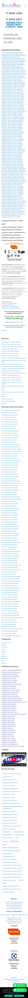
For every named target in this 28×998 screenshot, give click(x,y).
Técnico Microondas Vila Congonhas (10, 588)
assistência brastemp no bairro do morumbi (12, 153)
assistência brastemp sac (19, 205)
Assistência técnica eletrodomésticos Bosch (12, 364)
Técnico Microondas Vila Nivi (8, 501)
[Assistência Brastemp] (14, 252)
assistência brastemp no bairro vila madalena (12, 192)
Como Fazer (4, 647)
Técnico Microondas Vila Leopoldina (10, 535)
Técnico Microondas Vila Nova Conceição (12, 499)
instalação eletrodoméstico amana (11, 886)
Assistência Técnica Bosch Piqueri (10, 353)
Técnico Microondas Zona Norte (9, 419)
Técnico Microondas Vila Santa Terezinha (11, 449)
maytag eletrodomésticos (9, 892)
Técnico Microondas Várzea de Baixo (10, 615)
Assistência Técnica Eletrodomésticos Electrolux (13, 368)
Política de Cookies (19, 995)
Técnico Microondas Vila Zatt (9, 426)
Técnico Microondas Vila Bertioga (10, 597)
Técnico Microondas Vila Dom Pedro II (11, 578)
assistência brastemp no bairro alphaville (11, 89)
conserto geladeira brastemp (9, 859)
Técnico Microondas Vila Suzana (9, 437)
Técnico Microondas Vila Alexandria (10, 613)
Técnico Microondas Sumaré (8, 633)
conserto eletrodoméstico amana (11, 847)
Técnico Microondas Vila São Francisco (11, 446)
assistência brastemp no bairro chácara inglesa (13, 93)
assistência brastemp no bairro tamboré (16, 181)
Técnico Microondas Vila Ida (8, 549)
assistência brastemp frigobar (17, 64)
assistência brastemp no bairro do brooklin (12, 134)
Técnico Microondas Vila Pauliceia (10, 487)
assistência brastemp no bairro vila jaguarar (12, 189)
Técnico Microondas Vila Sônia (9, 440)
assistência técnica (7, 776)
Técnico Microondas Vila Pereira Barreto (11, 483)
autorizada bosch (7, 831)
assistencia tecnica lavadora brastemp (12, 773)
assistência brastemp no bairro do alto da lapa (13, 131)
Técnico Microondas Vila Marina (9, 517)
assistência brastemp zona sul (9, 217)
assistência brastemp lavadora (11, 70)
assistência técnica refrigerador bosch (12, 826)
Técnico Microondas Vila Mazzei (9, 512)
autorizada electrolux (8, 834)
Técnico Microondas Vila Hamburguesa (11, 551)
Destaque (4, 651)
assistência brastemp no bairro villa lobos (16, 202)
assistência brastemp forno (11, 62)
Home (3, 396)
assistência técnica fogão (8, 785)
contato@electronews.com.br (16, 322)
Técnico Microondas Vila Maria (9, 531)
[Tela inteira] (24, 765)
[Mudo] (22, 765)
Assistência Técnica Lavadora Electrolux (11, 380)
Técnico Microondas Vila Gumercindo (10, 556)
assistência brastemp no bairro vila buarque (12, 186)
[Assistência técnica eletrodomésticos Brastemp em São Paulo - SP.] (14, 931)
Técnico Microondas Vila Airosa (9, 599)
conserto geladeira (7, 853)
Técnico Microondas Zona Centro (10, 415)
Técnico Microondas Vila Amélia (9, 608)
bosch (16, 837)
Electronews (14, 977)
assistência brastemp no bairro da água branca (13, 101)
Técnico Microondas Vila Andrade (10, 603)
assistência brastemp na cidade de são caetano (13, 86)
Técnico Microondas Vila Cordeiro (10, 585)
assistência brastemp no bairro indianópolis (12, 161)
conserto (5, 844)
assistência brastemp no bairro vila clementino (13, 187)
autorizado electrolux (8, 837)
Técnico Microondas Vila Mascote (10, 515)
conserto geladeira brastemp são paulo (12, 865)
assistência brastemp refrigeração (10, 203)
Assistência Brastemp (11, 50)
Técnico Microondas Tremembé (9, 622)
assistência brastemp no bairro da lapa (11, 111)
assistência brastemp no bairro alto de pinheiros (13, 90)
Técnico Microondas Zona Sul (9, 417)
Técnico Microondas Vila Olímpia (9, 494)
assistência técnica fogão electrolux (11, 791)
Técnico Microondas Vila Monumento (10, 508)
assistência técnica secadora (9, 828)
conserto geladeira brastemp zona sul (12, 877)
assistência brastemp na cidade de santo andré (13, 83)
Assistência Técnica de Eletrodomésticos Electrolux (14, 358)
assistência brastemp (17, 54)
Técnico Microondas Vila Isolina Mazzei (11, 542)
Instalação (4, 656)
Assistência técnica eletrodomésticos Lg (11, 371)
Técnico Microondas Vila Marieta (9, 522)
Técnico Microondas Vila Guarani (9, 562)
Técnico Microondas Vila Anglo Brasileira (11, 601)
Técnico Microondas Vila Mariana (9, 524)
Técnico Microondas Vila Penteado (10, 485)
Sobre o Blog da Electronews (8, 401)
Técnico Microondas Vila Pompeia (10, 467)
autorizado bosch (19, 834)
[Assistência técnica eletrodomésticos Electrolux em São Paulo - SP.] (14, 957)
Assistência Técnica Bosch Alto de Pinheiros (12, 346)
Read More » (5, 330)
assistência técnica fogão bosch (10, 788)
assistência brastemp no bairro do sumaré (12, 156)
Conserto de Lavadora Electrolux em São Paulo (13, 392)
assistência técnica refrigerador (10, 823)
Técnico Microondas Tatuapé (9, 624)
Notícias (3, 660)
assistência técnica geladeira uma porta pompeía (13, 807)
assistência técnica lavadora (9, 811)
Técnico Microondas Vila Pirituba (9, 474)
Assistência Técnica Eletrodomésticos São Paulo (13, 373)
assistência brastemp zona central (10, 212)
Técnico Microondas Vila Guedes (9, 560)
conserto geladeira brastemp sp (10, 862)
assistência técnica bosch (9, 779)
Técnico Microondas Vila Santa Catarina (11, 451)
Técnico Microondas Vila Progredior (10, 465)
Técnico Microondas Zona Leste (9, 424)
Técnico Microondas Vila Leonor (9, 537)
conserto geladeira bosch (9, 856)
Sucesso (4, 403)
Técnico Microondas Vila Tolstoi (9, 433)
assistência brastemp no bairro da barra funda (13, 102)
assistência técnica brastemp (10, 782)
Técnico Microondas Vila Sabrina (9, 453)
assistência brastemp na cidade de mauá (11, 79)
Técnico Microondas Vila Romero (9, 456)
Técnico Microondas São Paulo (9, 412)
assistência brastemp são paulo (9, 206)
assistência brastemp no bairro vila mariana (12, 195)
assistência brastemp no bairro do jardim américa (13, 149)
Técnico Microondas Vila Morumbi (10, 503)
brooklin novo (15, 841)
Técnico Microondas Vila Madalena (10, 533)
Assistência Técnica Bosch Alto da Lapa (11, 344)
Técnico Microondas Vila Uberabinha (10, 430)
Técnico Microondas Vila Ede (8, 574)
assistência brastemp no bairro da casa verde (13, 105)
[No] (26, 992)
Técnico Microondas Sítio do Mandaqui (11, 635)
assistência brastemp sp (10, 209)
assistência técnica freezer (9, 794)
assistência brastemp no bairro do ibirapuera (12, 140)
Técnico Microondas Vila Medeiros (10, 510)
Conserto (4, 649)
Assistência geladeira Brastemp (9, 303)
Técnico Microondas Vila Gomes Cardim (11, 565)
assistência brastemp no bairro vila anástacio (12, 183)
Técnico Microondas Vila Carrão (9, 592)
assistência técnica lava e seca (10, 817)
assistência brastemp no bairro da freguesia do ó (13, 108)
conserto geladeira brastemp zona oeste (12, 874)
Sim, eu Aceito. (8, 995)
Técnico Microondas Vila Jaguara (9, 540)
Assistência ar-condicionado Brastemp (11, 308)
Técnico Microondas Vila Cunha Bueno (11, 581)
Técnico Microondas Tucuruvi (9, 619)
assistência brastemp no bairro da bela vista (12, 104)
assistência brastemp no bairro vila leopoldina (12, 190)
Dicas (3, 654)
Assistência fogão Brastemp (8, 305)
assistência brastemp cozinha (13, 60)
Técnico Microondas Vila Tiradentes (10, 435)
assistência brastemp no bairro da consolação (13, 106)
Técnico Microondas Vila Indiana (9, 547)
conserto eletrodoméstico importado (11, 850)
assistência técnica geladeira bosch (11, 803)
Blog (3, 390)
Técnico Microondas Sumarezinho (10, 631)
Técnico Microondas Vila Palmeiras (10, 490)
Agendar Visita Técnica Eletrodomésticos (11, 342)
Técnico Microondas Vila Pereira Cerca (11, 481)
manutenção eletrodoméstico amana (11, 889)
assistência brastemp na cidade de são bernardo (13, 84)
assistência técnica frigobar (9, 797)
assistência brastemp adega (8, 55)
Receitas (4, 663)
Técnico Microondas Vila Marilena (10, 519)
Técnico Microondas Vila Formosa (10, 567)
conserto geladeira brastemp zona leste (12, 868)
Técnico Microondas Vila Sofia (9, 442)
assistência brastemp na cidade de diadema (15, 77)
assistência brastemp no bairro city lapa (14, 98)
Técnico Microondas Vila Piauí (9, 478)
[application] (14, 759)
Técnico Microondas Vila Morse (9, 506)
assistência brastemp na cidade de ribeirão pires (13, 82)
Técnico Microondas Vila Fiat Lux (9, 572)
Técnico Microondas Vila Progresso (10, 462)
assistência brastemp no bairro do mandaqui (12, 152)
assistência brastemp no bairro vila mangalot (12, 193)
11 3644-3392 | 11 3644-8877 (14, 918)
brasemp (19, 217)
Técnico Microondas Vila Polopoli (9, 469)
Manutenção (5, 658)
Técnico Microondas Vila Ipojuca (9, 544)
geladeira (5, 883)
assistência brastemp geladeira (9, 65)
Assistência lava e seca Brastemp (10, 306)
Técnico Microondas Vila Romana (10, 458)
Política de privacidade (7, 399)
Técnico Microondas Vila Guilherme (10, 558)
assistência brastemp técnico (18, 211)
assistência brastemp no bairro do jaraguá (12, 148)
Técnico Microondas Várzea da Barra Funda (12, 617)
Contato (3, 394)
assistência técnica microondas (10, 820)
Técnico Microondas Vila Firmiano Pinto (11, 569)
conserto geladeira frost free (9, 880)
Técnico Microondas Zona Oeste (9, 421)
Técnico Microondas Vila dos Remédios (11, 576)
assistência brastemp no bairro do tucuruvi (12, 158)
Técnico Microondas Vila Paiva (9, 492)
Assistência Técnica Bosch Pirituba (10, 355)
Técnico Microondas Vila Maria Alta (10, 528)
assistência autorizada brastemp (9, 52)
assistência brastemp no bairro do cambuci (12, 137)
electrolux (21, 880)
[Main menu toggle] (25, 5)
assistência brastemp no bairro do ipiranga (12, 143)
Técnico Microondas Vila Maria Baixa (10, 526)
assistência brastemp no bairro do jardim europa (13, 151)
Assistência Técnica (6, 642)
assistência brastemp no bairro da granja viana (13, 109)
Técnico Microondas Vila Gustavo (10, 553)
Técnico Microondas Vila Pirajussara (10, 476)
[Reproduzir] (3, 765)
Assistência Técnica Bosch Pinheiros (10, 351)
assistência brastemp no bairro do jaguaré (12, 146)
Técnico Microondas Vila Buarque (10, 594)
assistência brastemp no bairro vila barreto (12, 184)
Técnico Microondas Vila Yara (9, 428)
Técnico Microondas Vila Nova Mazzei (11, 496)
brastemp (5, 841)
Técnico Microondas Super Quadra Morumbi (12, 628)
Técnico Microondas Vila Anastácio (10, 606)
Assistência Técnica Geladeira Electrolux (11, 377)
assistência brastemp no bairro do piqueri (11, 155)
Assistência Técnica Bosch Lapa (9, 349)
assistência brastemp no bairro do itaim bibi (12, 145)
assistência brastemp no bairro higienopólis (12, 159)
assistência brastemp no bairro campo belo (12, 92)
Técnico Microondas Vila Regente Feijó (11, 460)
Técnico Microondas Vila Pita (8, 471)
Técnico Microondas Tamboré (9, 626)
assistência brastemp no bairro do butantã (12, 136)
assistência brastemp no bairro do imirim (11, 142)
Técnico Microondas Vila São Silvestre (11, 444)
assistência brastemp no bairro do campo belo (13, 139)
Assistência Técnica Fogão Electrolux (10, 375)
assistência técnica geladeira (10, 800)
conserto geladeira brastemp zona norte (12, 871)
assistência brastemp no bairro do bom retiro (12, 133)
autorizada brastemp (19, 831)
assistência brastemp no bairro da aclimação (12, 99)
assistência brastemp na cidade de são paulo (12, 87)
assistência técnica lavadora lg (10, 814)
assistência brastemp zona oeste (13, 215)
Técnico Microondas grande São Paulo (11, 410)
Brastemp (4, 644)
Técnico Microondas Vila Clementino (10, 590)
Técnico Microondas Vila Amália (9, 610)
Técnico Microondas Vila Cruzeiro (10, 583)
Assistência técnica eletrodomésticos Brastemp (13, 366)
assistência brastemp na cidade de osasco (12, 80)
